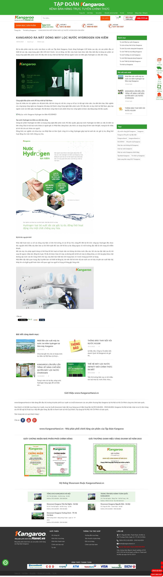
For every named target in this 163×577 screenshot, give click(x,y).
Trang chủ (82, 13)
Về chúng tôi (55, 535)
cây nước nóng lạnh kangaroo (127, 131)
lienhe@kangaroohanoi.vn (127, 543)
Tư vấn (53, 547)
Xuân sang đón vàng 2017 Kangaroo (129, 159)
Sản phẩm (99, 13)
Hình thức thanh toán (58, 541)
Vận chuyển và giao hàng (92, 538)
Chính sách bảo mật (57, 544)
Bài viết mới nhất (124, 72)
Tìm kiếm (105, 18)
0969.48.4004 (157, 571)
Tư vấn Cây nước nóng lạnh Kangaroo (131, 48)
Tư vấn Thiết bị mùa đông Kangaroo (131, 52)
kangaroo (140, 131)
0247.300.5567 (156, 574)
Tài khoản (130, 13)
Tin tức (122, 13)
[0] (117, 18)
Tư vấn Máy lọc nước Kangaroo (129, 42)
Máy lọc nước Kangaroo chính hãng (128, 152)
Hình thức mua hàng (57, 538)
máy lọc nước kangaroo (125, 149)
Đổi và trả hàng (89, 541)
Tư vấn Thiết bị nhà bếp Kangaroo (130, 61)
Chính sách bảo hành (91, 544)
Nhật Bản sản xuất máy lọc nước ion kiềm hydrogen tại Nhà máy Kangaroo (48, 343)
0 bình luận (128, 84)
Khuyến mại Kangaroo (133, 142)
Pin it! (30, 319)
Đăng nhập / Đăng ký (141, 13)
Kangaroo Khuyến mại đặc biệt (127, 135)
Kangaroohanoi (122, 138)
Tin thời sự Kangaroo (29, 30)
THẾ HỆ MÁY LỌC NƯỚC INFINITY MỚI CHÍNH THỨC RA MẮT (100, 367)
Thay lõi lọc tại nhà (160, 81)
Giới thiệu (90, 13)
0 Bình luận (40, 42)
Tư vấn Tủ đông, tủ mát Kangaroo (130, 55)
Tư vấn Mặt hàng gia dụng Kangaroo (131, 58)
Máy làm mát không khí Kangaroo (128, 145)
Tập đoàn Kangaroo (123, 156)
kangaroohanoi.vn (134, 138)
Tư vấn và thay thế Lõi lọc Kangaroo (131, 45)
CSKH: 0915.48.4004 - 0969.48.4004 (131, 540)
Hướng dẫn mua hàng (91, 535)
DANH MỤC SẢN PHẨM (26, 25)
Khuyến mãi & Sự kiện (111, 13)
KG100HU (121, 142)
